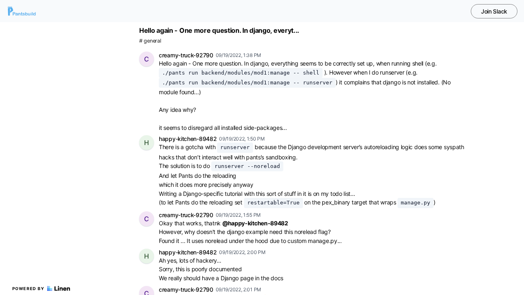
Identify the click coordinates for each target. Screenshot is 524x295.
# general (150, 41)
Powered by (28, 288)
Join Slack (494, 11)
